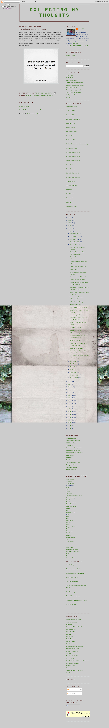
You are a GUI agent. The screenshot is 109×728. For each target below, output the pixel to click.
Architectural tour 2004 (73, 160)
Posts (70, 690)
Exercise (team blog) (72, 80)
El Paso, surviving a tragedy (78, 333)
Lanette (68, 523)
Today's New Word (71, 206)
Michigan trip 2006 (71, 148)
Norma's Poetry (70, 181)
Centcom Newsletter (72, 581)
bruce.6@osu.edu (71, 55)
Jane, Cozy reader (71, 506)
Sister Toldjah (70, 541)
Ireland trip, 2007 (71, 127)
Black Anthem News (72, 577)
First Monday (70, 455)
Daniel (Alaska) (70, 632)
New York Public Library (73, 656)
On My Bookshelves (72, 95)
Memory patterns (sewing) (73, 92)
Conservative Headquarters (74, 448)
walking (50, 95)
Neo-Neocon (69, 531)
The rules (75, 43)
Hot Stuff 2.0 (70, 644)
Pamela (68, 533)
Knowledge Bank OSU (72, 648)
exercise (30, 95)
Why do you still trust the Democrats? (77, 298)
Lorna (68, 525)
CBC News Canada (71, 443)
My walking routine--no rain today (32, 29)
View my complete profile (77, 46)
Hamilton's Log (70, 592)
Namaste (68, 529)
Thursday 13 (69, 198)
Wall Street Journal (71, 467)
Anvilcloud (69, 547)
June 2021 (73, 364)
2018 (70, 387)
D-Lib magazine (70, 629)
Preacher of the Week (76, 304)
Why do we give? (75, 315)
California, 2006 (71, 140)
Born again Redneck (72, 549)
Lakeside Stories (71, 165)
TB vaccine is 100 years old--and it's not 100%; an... (79, 352)
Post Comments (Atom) (34, 114)
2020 (70, 381)
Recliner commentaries (72, 663)
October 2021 (74, 239)
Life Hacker (69, 460)
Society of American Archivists (75, 670)
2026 (70, 217)
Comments (72, 693)
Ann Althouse (70, 483)
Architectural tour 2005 (73, 156)
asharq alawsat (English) (73, 440)
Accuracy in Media (71, 604)
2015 (70, 395)
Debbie (68, 500)
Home (41, 110)
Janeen (68, 508)
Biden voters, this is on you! (78, 266)
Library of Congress (72, 651)
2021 (70, 231)
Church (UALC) (70, 75)
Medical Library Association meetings (77, 144)
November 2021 (75, 236)
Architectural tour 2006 (73, 152)
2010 (70, 409)
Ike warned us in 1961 (76, 327)
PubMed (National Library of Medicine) (77, 661)
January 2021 (74, 378)
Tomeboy (69, 673)
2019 (70, 384)
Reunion (68, 97)
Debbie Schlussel (71, 502)
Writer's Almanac (71, 469)
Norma (81, 29)
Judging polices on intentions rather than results (78, 344)
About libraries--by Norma (73, 619)
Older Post (60, 110)
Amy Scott (69, 481)
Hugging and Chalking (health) (75, 85)
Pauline (68, 535)
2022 (70, 228)
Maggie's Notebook (71, 527)
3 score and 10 (70, 558)
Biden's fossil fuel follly (76, 302)
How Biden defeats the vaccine (78, 307)
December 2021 (75, 234)
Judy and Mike (70, 512)
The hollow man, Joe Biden (77, 279)
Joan (67, 510)
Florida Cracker (70, 641)
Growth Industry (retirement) (74, 83)
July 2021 (73, 361)
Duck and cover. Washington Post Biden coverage (79, 288)
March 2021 (73, 372)
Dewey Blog (69, 636)
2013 (70, 401)
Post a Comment (24, 106)
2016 (70, 392)
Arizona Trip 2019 (71, 107)
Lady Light (69, 520)
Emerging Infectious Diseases (74, 453)
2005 (70, 423)
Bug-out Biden (74, 269)
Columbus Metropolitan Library (75, 627)
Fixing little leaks (75, 340)
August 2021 (74, 245)
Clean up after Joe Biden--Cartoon (79, 277)
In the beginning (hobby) (73, 90)
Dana (67, 498)
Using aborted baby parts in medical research (77, 337)
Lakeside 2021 (40, 95)
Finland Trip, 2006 (71, 131)
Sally (67, 539)
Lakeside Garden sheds (72, 173)
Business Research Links (73, 569)
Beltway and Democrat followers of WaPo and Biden (79, 283)
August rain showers (75, 330)
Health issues (70, 194)
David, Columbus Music (73, 552)
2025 (70, 220)
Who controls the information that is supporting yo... (79, 357)
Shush (68, 668)
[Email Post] (54, 93)
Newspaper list (70, 465)
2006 (70, 420)
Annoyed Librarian (71, 622)
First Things (69, 457)
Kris (67, 518)
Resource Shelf (70, 665)
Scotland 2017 (70, 111)
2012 (70, 403)
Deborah (68, 634)
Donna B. (69, 504)
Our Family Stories (71, 185)
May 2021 (73, 367)
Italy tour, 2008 (70, 123)
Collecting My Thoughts (55, 12)
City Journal (69, 445)
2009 (70, 412)
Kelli (67, 516)
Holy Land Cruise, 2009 (73, 119)
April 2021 (73, 369)
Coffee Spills (70, 78)
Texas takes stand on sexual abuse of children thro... (79, 319)
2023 (70, 226)
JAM (67, 554)
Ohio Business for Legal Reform (75, 573)
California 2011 (70, 115)
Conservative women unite (74, 496)
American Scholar (71, 438)
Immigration (69, 190)
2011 (70, 406)
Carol (67, 489)
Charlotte (69, 494)
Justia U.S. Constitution (73, 596)
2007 (70, 417)
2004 (70, 425)
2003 (70, 428)
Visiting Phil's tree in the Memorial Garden (77, 253)
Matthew (68, 653)
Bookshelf (69, 624)
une (68, 514)
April (67, 487)
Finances (68, 202)
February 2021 (74, 375)
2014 (70, 398)
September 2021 (75, 242)
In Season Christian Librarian (74, 646)
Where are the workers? (76, 348)
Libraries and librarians (73, 177)
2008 (70, 414)
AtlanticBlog (70, 565)
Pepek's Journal (70, 537)
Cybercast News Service (73, 450)
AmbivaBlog (70, 479)
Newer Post (22, 110)
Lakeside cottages (71, 169)
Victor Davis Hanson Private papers (76, 600)
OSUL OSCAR (70, 658)
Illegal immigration (71, 87)
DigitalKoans (70, 639)
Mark (67, 556)
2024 (70, 223)
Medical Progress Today (73, 462)
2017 (70, 389)
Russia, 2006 (70, 136)
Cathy (68, 491)
